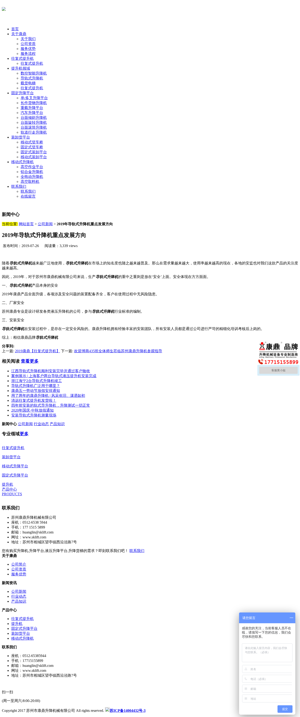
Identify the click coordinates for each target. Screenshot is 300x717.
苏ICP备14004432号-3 (128, 711)
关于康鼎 (18, 34)
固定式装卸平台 (34, 152)
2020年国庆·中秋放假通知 (32, 410)
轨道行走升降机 (34, 132)
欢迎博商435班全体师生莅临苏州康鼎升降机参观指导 (118, 351)
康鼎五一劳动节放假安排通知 (35, 391)
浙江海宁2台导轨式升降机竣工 (36, 381)
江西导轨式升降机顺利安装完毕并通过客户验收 (50, 371)
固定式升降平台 (24, 629)
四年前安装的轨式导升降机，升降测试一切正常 (50, 405)
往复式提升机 (22, 58)
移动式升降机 (22, 162)
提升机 (16, 624)
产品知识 (57, 424)
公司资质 (28, 44)
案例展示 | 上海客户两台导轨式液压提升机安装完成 (53, 376)
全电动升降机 (32, 177)
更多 (24, 433)
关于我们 (28, 39)
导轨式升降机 (32, 78)
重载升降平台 (32, 108)
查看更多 (30, 361)
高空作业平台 (32, 167)
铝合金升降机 (32, 172)
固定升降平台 (22, 93)
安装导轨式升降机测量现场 (33, 415)
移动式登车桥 (32, 142)
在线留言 (28, 196)
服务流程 (28, 54)
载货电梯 (28, 83)
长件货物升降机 (34, 103)
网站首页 (26, 224)
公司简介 (18, 564)
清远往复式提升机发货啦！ (33, 400)
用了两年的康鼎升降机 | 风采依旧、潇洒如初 (48, 396)
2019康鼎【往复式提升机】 (37, 351)
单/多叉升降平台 (34, 98)
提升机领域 (20, 68)
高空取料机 (30, 182)
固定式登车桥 (32, 147)
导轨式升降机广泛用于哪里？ (35, 386)
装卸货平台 (20, 137)
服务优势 (28, 49)
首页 (15, 29)
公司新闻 (45, 224)
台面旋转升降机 (34, 122)
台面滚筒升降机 (34, 127)
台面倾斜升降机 (34, 118)
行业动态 (41, 424)
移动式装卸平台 (34, 157)
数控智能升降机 (34, 73)
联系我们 (18, 186)
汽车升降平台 (32, 113)
